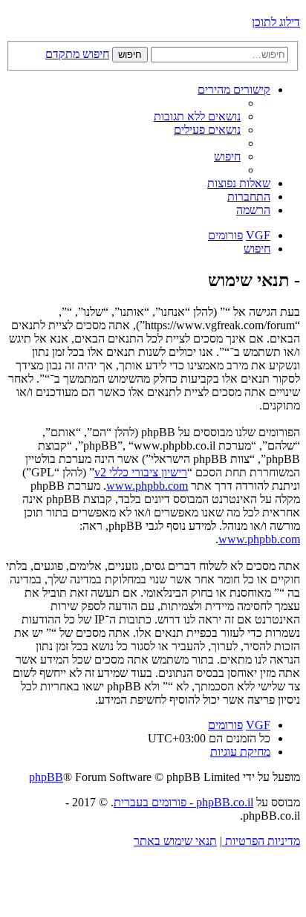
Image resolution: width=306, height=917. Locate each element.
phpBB (46, 777)
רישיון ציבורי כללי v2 (140, 472)
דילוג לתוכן (276, 22)
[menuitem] (197, 116)
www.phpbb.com (147, 485)
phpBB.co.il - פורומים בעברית (183, 802)
